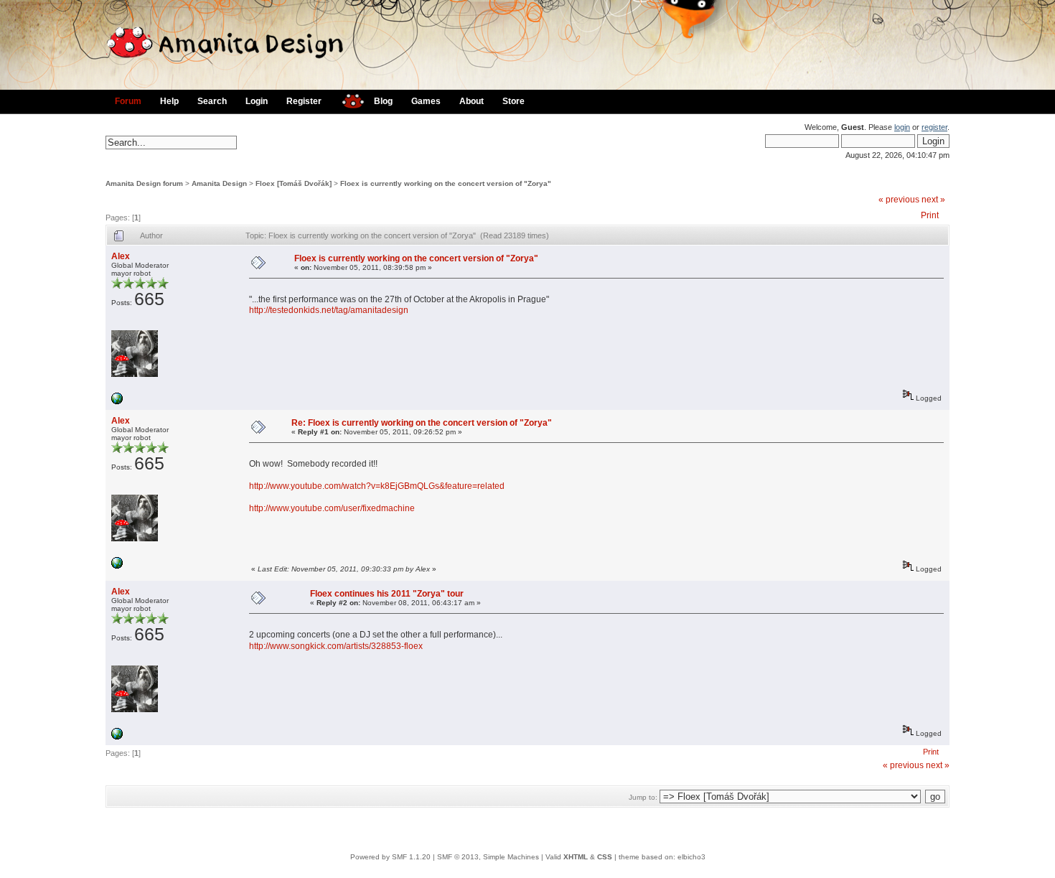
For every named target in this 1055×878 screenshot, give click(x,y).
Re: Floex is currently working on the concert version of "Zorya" (421, 423)
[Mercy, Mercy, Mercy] (117, 402)
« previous (898, 200)
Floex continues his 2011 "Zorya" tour (387, 594)
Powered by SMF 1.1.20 (390, 857)
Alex (120, 256)
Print (930, 215)
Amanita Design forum (144, 183)
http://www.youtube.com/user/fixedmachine (332, 508)
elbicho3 (691, 857)
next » (933, 200)
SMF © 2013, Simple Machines (488, 857)
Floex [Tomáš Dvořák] (293, 183)
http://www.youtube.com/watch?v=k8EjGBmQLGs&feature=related (377, 486)
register (934, 127)
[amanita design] (348, 99)
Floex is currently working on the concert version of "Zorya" (445, 183)
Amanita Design (219, 183)
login (902, 127)
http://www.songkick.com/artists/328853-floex (336, 646)
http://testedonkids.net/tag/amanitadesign (328, 310)
